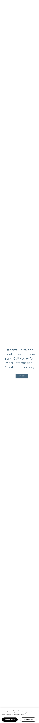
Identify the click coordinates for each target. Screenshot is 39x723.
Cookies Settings (28, 719)
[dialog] (19, 361)
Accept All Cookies (10, 719)
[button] (19, 376)
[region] (19, 715)
